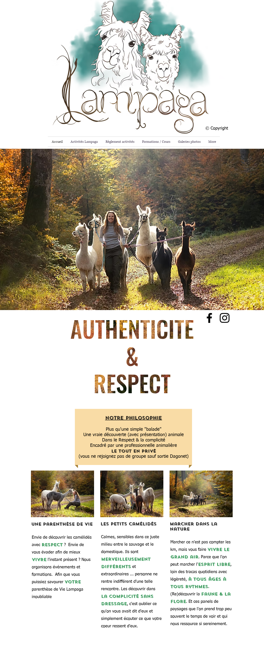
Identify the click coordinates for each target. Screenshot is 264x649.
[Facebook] (209, 317)
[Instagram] (224, 317)
